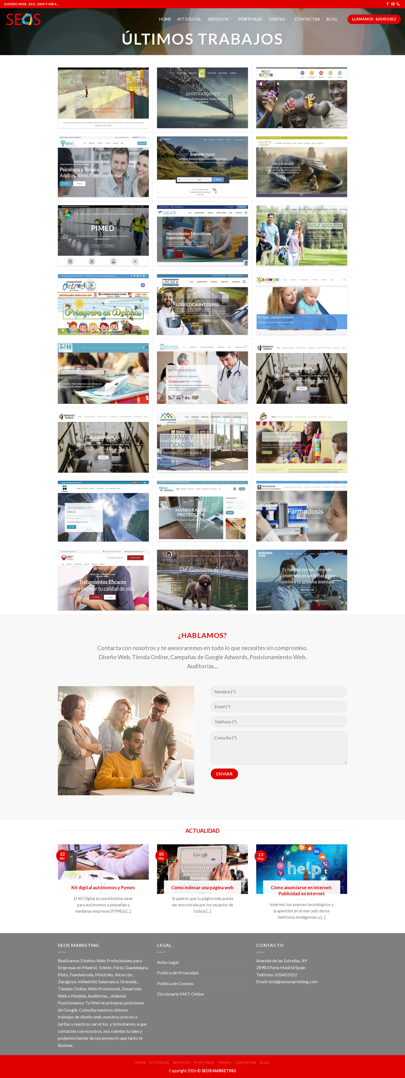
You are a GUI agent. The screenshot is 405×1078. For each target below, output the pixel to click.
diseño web (91, 1016)
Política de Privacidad (177, 972)
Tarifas (276, 19)
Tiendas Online (72, 988)
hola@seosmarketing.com (293, 981)
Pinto (63, 974)
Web (92, 988)
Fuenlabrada (81, 974)
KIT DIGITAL (189, 19)
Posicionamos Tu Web (79, 1002)
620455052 (286, 974)
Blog (331, 19)
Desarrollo (131, 988)
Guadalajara (136, 967)
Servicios (218, 19)
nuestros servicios (91, 1023)
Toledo (105, 967)
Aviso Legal (168, 962)
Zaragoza (67, 981)
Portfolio (250, 19)
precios (127, 1016)
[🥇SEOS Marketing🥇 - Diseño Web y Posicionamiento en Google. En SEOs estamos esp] (23, 19)
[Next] (354, 889)
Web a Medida (72, 995)
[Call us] (398, 4)
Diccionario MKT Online (180, 993)
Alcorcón (123, 974)
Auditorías (97, 995)
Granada (128, 981)
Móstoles (104, 974)
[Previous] (51, 889)
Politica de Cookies (175, 983)
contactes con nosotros (80, 1031)
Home (165, 19)
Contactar (307, 19)
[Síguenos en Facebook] (387, 4)
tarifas (64, 1023)
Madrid (89, 967)
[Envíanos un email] (393, 4)
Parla (118, 967)
